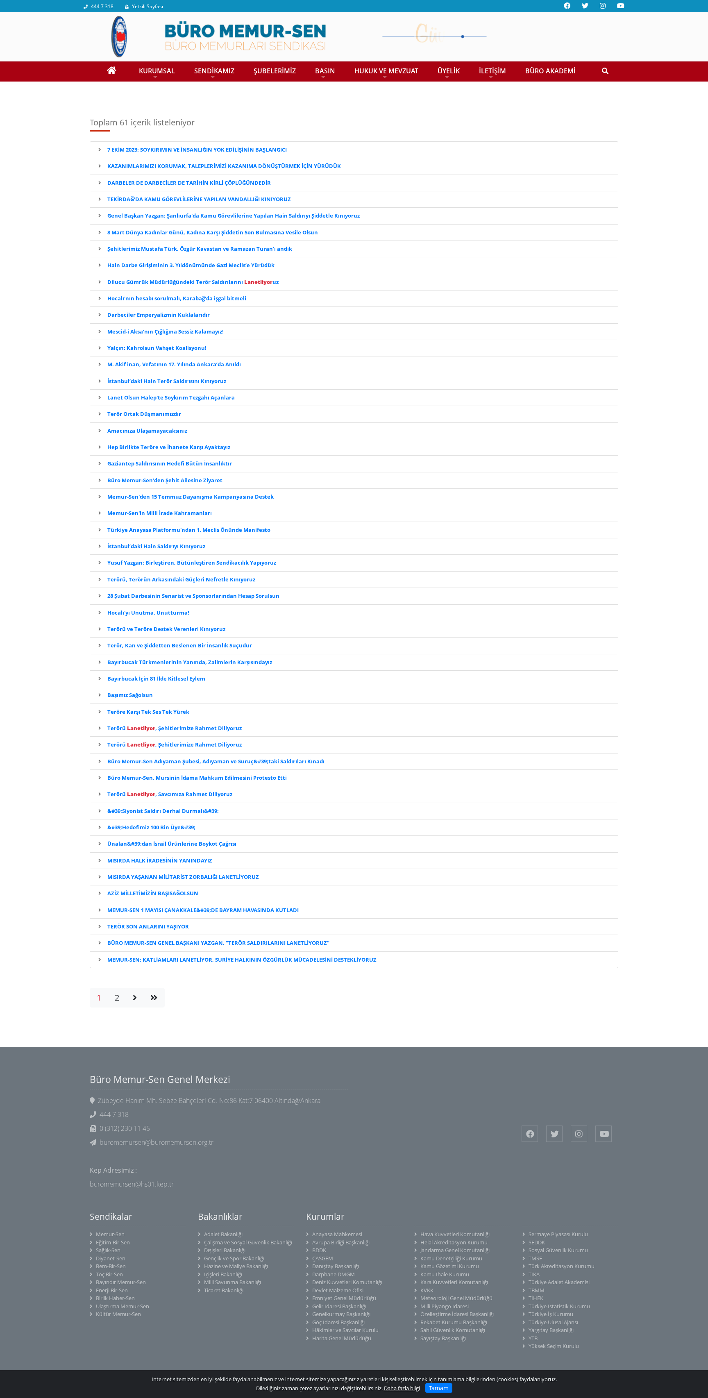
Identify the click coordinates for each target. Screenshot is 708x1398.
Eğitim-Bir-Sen (113, 1242)
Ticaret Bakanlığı (223, 1290)
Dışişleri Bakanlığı (224, 1250)
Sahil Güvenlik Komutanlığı (452, 1330)
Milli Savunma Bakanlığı (232, 1282)
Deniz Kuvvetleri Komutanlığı (347, 1282)
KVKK (426, 1290)
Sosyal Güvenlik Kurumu (558, 1250)
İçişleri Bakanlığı (223, 1274)
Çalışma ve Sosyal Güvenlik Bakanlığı (248, 1242)
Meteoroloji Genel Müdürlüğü (456, 1298)
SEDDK (537, 1242)
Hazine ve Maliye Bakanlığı (236, 1266)
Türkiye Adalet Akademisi (559, 1282)
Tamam (439, 1388)
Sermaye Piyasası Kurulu (558, 1234)
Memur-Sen (110, 1234)
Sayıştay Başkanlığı (443, 1338)
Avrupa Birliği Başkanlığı (341, 1242)
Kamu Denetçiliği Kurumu (451, 1258)
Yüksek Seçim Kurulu (554, 1346)
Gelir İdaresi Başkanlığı (339, 1306)
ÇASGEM (322, 1258)
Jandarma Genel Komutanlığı (455, 1250)
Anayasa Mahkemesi (337, 1234)
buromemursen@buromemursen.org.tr (156, 1142)
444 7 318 (102, 6)
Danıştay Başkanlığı (335, 1266)
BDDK (319, 1250)
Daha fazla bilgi (402, 1388)
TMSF (535, 1258)
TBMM (537, 1290)
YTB (533, 1338)
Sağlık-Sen (108, 1250)
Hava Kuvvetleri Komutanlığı (455, 1234)
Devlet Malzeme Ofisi (337, 1290)
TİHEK (536, 1298)
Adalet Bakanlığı (223, 1234)
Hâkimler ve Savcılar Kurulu (345, 1330)
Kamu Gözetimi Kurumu (449, 1266)
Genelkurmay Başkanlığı (341, 1314)
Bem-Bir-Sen (111, 1266)
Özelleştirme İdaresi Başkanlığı (457, 1314)
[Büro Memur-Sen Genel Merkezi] (354, 36)
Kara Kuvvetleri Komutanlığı (454, 1282)
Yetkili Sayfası (147, 6)
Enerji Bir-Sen (112, 1290)
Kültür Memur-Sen (118, 1314)
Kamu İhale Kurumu (444, 1274)
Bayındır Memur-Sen (121, 1282)
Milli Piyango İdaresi (444, 1306)
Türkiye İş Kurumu (551, 1314)
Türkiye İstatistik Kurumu (559, 1306)
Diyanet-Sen (110, 1258)
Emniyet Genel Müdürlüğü (344, 1298)
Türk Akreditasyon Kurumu (562, 1266)
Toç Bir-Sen (109, 1274)
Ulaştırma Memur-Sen (122, 1306)
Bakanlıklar (220, 1216)
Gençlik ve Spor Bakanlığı (234, 1258)
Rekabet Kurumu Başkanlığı (453, 1322)
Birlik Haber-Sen (115, 1298)
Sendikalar (111, 1216)
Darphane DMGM (333, 1274)
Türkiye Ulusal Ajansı (553, 1322)
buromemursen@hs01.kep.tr (132, 1184)
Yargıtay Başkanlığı (551, 1330)
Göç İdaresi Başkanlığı (338, 1322)
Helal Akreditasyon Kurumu (454, 1242)
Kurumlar (325, 1216)
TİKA (534, 1274)
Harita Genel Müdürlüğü (341, 1338)
